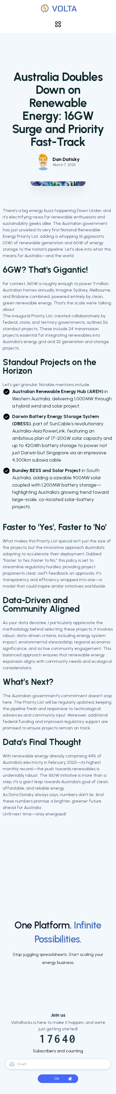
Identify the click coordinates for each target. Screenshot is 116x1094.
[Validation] (58, 8)
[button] (58, 24)
